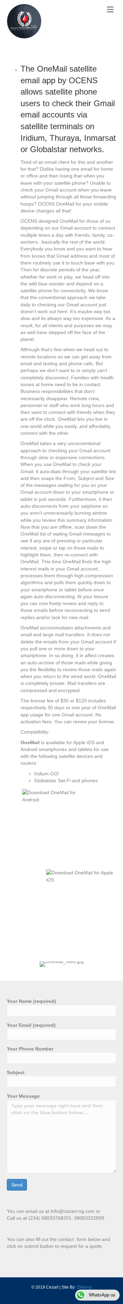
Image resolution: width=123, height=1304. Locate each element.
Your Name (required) (31, 1001)
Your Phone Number (30, 1048)
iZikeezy (84, 1287)
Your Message (23, 1096)
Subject (16, 1072)
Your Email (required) (31, 1025)
